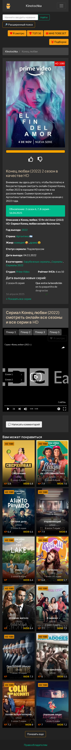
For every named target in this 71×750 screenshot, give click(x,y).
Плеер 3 (40, 332)
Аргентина (22, 236)
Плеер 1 (11, 332)
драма (34, 242)
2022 (25, 229)
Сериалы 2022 (14, 265)
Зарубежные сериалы (37, 261)
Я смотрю (59, 338)
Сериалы (57, 261)
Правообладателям (35, 744)
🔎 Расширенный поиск (19, 24)
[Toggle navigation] (61, 6)
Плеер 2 (25, 332)
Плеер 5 (54, 332)
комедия (19, 242)
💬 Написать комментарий (24, 424)
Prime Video (23, 271)
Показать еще (35, 734)
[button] (18, 298)
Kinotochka (34, 6)
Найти (44, 17)
